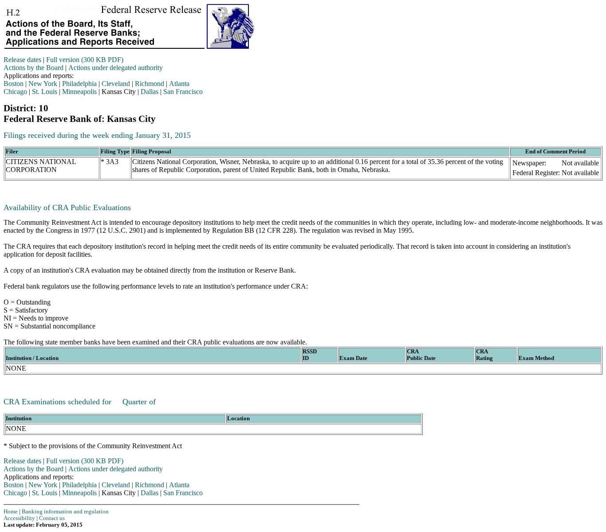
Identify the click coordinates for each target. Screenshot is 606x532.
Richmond (149, 83)
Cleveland (116, 83)
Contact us (52, 518)
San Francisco (183, 91)
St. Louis (44, 91)
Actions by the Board (33, 67)
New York (42, 83)
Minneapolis (79, 91)
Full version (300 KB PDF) (84, 59)
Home (11, 512)
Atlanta (179, 83)
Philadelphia (79, 83)
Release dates (22, 59)
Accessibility (19, 518)
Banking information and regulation (65, 512)
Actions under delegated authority (115, 67)
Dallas (149, 91)
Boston (14, 83)
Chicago (15, 91)
